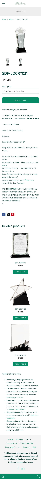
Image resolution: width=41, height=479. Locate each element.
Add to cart (20, 100)
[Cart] (2, 476)
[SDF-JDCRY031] (7, 61)
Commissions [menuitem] (11, 443)
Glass (11, 19)
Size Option (6, 87)
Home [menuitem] (10, 439)
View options (20, 318)
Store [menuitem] (28, 439)
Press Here (29, 180)
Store (4, 19)
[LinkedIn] (23, 468)
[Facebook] (18, 468)
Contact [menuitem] (26, 447)
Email (4, 165)
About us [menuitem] (19, 439)
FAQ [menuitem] (34, 447)
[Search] (38, 476)
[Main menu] (4, 4)
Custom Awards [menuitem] (26, 443)
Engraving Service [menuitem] (12, 447)
